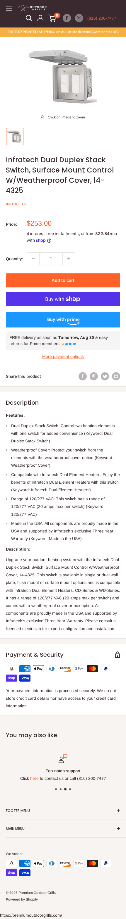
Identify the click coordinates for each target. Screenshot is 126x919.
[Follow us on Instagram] (79, 18)
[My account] (40, 18)
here (34, 778)
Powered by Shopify (22, 899)
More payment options (63, 356)
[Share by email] (116, 376)
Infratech (16, 204)
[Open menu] (9, 8)
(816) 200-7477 (101, 18)
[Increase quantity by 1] (69, 259)
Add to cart (63, 280)
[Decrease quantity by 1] (33, 259)
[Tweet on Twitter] (105, 376)
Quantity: (14, 258)
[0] (52, 18)
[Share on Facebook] (83, 376)
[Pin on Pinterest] (94, 376)
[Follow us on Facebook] (67, 18)
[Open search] (29, 18)
